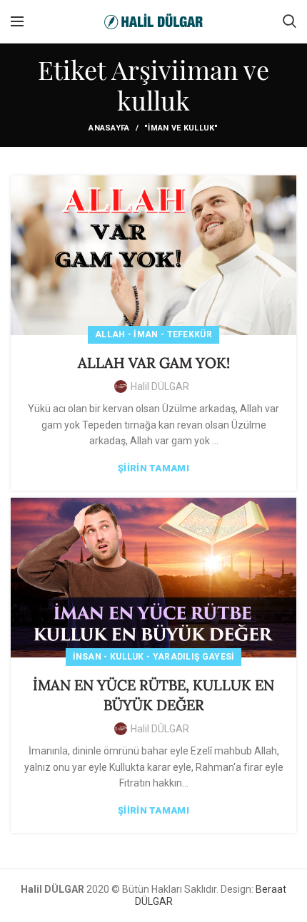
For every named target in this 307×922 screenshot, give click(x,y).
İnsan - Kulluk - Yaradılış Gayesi (154, 657)
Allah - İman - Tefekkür (153, 334)
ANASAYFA (109, 128)
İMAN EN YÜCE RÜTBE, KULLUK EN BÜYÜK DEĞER (153, 695)
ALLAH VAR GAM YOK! (154, 363)
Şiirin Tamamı (153, 468)
